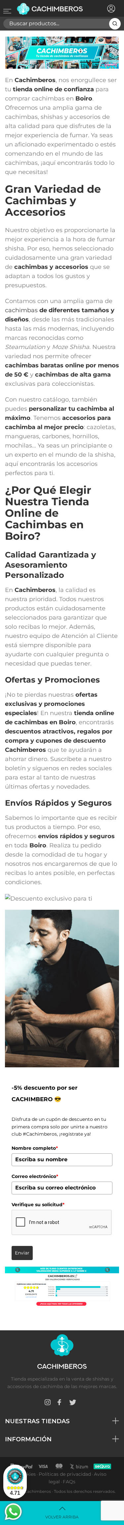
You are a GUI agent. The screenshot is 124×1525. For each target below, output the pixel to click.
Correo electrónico (35, 1176)
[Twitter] (73, 1403)
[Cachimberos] (52, 9)
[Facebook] (59, 1403)
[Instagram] (48, 1403)
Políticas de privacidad (65, 1474)
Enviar (22, 1253)
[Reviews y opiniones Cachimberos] (62, 1286)
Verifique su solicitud (38, 1205)
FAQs (69, 1482)
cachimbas (21, 310)
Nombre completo (35, 1148)
